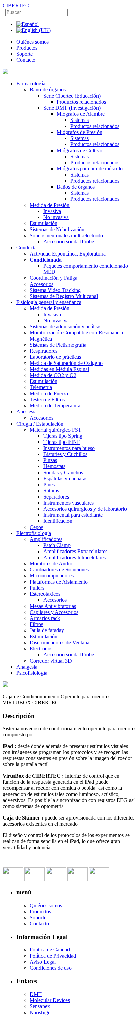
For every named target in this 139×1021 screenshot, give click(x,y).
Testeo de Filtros (47, 399)
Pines (49, 484)
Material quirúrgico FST (55, 430)
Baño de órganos (48, 89)
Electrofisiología (33, 533)
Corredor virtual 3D (51, 661)
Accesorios (41, 284)
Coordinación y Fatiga (53, 278)
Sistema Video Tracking (55, 290)
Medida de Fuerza (49, 393)
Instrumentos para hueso (69, 448)
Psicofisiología (31, 673)
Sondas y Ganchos (63, 472)
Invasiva (52, 211)
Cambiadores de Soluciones (59, 569)
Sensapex (40, 1006)
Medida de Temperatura (55, 405)
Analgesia (26, 667)
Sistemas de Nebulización (57, 229)
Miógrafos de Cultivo (79, 150)
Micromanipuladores (52, 576)
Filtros (36, 624)
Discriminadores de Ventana (59, 642)
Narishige (40, 1012)
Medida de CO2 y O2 (53, 375)
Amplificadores (46, 539)
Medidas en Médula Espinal (59, 369)
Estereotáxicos (45, 594)
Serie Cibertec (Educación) (72, 96)
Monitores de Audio (51, 563)
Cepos (36, 527)
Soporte (24, 54)
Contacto (25, 60)
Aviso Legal (43, 962)
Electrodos (41, 648)
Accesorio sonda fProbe (68, 241)
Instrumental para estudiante (73, 515)
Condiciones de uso (51, 968)
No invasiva (56, 217)
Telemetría (41, 387)
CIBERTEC (16, 5)
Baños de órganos (76, 187)
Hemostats (54, 466)
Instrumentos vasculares (68, 503)
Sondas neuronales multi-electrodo (66, 235)
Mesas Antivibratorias (53, 606)
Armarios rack (45, 618)
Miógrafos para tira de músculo (90, 168)
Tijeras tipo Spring (62, 436)
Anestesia (26, 411)
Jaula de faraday (47, 630)
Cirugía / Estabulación (39, 424)
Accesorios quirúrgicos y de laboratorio (85, 509)
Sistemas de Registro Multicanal (64, 296)
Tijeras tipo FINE (61, 442)
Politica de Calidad (50, 949)
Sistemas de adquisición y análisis (65, 326)
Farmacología (30, 83)
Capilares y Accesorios (54, 612)
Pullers (37, 588)
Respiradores (43, 351)
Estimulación (43, 223)
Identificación (57, 521)
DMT (36, 994)
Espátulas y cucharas (65, 478)
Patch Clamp (57, 545)
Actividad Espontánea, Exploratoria (68, 254)
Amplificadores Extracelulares (75, 551)
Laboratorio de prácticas (55, 357)
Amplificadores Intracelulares (74, 557)
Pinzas (50, 460)
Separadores (56, 497)
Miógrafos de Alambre (81, 114)
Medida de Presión (50, 205)
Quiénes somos (32, 42)
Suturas (51, 490)
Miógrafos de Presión (79, 132)
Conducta (26, 247)
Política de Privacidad (53, 956)
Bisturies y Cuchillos (65, 454)
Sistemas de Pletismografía (58, 345)
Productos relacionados (81, 102)
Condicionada (46, 260)
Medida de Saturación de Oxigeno (66, 363)
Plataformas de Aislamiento (59, 582)
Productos (26, 48)
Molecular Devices (50, 1000)
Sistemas (79, 120)
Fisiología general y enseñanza (48, 302)
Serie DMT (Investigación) (72, 108)
